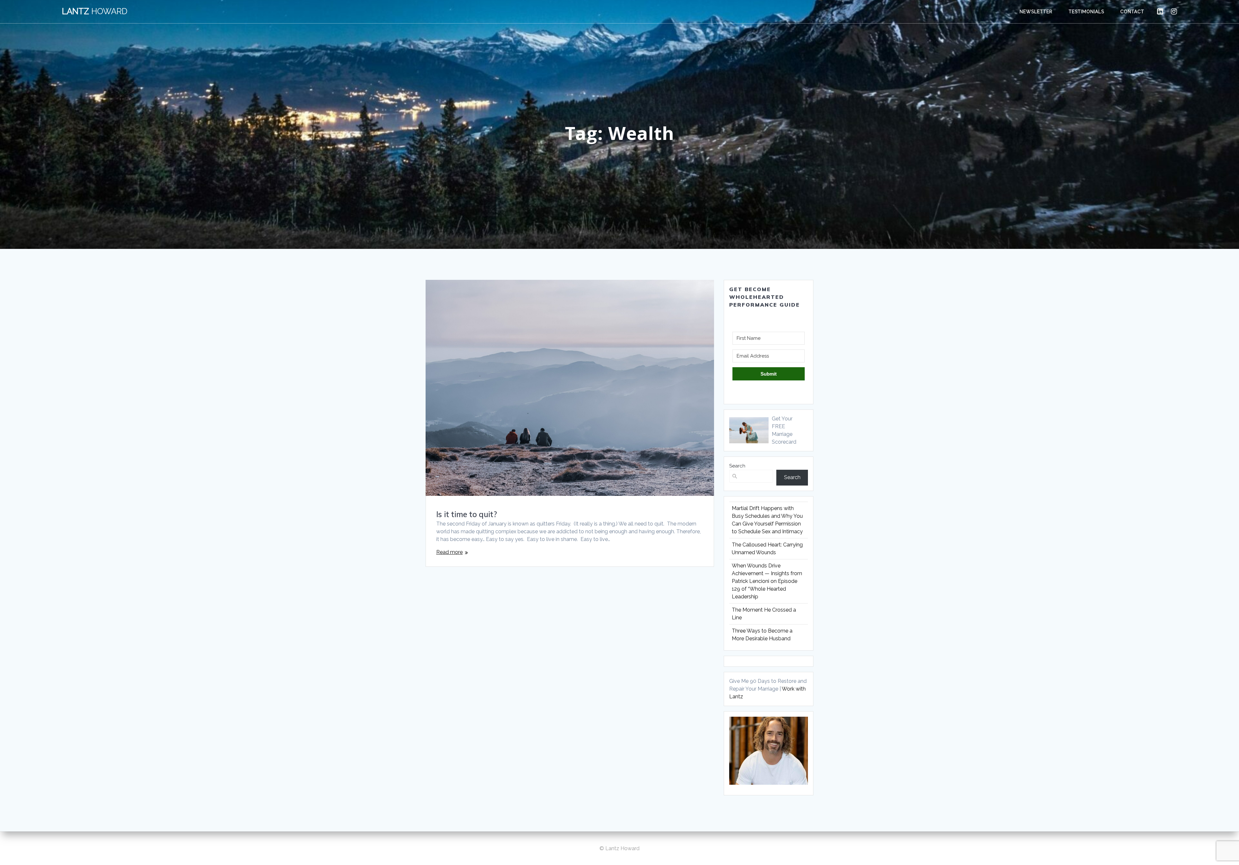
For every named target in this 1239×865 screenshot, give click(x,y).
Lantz (94, 11)
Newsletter (1036, 11)
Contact (1132, 11)
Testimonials (1086, 11)
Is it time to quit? (466, 514)
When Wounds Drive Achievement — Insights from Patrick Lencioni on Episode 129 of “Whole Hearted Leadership (767, 581)
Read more (449, 552)
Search (737, 466)
